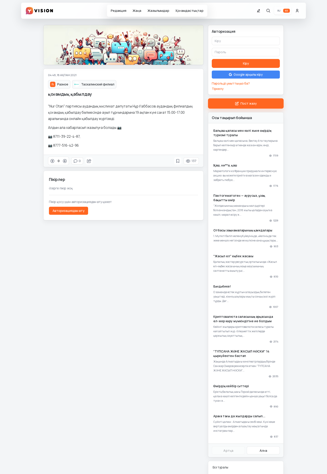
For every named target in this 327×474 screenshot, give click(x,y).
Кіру (246, 63)
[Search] (268, 11)
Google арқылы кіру (248, 74)
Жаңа (137, 10)
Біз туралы (220, 467)
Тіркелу (218, 89)
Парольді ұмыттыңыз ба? (231, 83)
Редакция (118, 10)
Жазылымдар (158, 10)
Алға (263, 450)
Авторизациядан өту (68, 211)
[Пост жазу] (258, 11)
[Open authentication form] (297, 11)
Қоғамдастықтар (190, 10)
